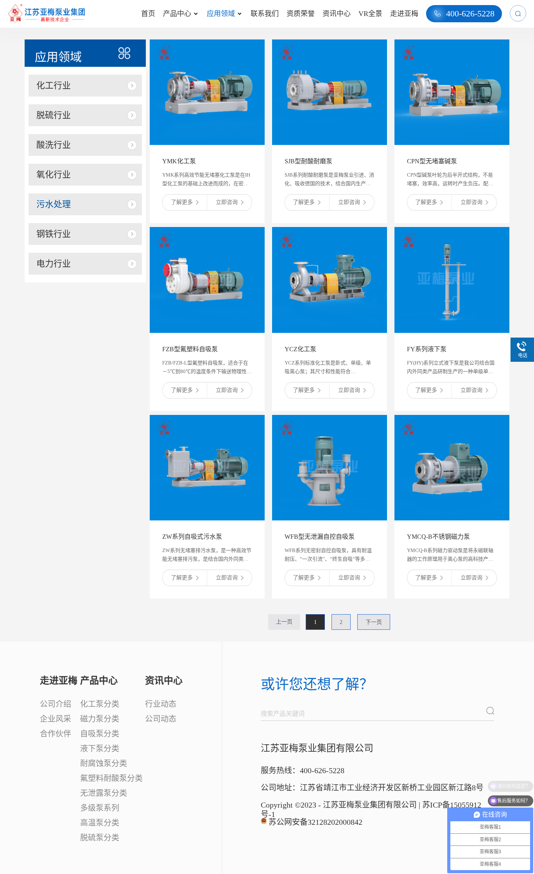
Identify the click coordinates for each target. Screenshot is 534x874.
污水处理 (53, 204)
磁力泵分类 (99, 719)
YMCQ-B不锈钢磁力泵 (438, 536)
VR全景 (370, 14)
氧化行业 (53, 174)
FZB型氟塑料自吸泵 (190, 349)
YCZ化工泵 (300, 349)
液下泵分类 (99, 748)
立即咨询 (227, 202)
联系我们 (265, 14)
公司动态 (160, 719)
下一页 (374, 622)
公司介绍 (55, 704)
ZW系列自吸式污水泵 (192, 536)
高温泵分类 (99, 823)
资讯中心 (337, 14)
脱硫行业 (53, 115)
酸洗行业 (53, 145)
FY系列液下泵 (426, 349)
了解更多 (182, 202)
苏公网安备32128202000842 (315, 822)
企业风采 (55, 719)
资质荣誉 (301, 14)
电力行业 (53, 263)
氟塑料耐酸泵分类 (111, 778)
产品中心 (180, 14)
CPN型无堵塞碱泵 (432, 161)
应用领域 (224, 14)
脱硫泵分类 (99, 837)
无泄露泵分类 (103, 793)
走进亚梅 (404, 14)
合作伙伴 (55, 733)
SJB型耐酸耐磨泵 (308, 161)
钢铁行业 (53, 234)
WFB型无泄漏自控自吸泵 (320, 536)
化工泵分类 (99, 704)
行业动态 (160, 704)
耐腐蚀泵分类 (103, 763)
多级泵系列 (99, 808)
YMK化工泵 (179, 161)
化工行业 (53, 85)
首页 (148, 14)
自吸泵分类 (99, 733)
